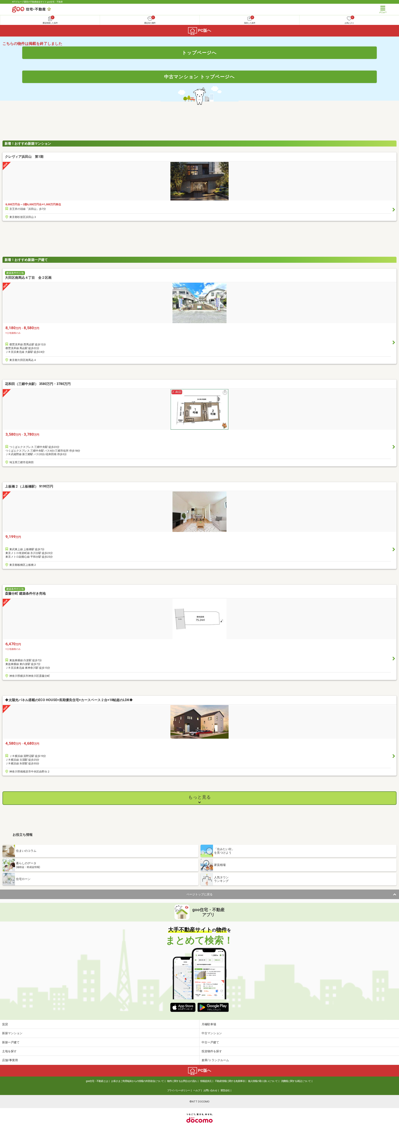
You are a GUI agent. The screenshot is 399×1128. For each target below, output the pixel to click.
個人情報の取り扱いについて (263, 1081)
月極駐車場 (209, 1024)
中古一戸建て (210, 1042)
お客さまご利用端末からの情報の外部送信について (137, 1081)
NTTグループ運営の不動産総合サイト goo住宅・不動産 (37, 2)
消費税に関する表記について (296, 1081)
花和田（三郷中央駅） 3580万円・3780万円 (38, 384)
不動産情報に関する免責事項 (230, 1081)
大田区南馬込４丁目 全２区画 (28, 278)
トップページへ (199, 52)
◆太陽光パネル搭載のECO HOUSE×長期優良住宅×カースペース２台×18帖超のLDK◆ (69, 700)
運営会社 (225, 1090)
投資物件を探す (212, 1051)
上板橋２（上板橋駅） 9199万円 (29, 486)
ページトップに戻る (199, 894)
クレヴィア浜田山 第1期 (24, 157)
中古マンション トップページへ (199, 76)
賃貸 (5, 1024)
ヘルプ (196, 1090)
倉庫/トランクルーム (215, 1060)
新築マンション (12, 1033)
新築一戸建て (11, 1042)
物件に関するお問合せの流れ (182, 1081)
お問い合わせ (210, 1090)
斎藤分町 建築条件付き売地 (25, 593)
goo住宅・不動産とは (97, 1081)
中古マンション (212, 1033)
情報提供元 (206, 1081)
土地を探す (9, 1051)
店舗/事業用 (10, 1060)
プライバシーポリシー (178, 1090)
